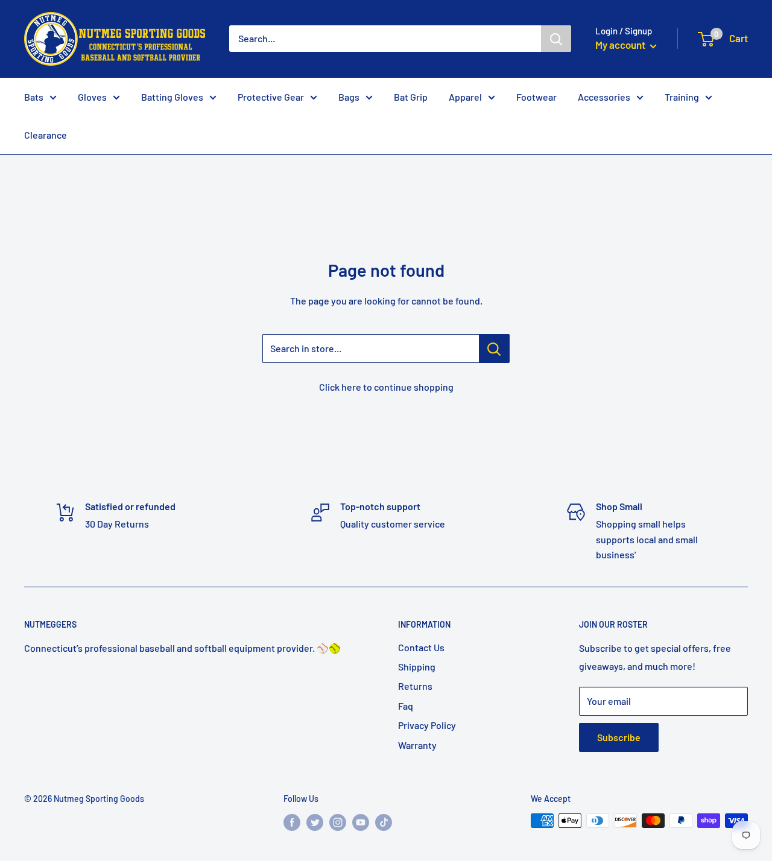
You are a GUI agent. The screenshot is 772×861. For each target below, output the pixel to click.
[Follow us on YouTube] (360, 821)
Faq (405, 705)
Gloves (92, 96)
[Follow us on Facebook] (291, 821)
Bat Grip (411, 96)
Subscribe (619, 737)
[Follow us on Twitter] (314, 821)
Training (682, 96)
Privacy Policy (427, 725)
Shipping (416, 666)
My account (621, 45)
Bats (33, 96)
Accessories (604, 96)
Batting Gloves (172, 96)
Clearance (45, 134)
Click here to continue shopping (386, 387)
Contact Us (421, 647)
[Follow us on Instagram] (337, 821)
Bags (348, 96)
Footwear (536, 96)
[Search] (556, 38)
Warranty (417, 745)
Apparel (465, 96)
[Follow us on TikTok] (383, 821)
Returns (415, 686)
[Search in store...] (494, 348)
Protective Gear (271, 96)
